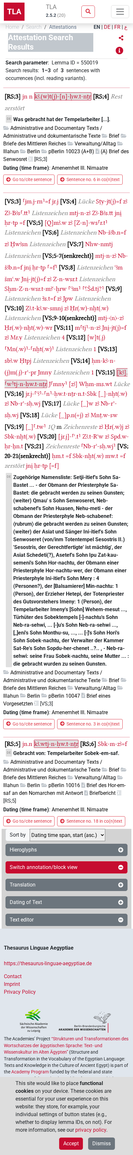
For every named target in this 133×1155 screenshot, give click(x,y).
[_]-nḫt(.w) (112, 393)
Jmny (45, 372)
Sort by (18, 835)
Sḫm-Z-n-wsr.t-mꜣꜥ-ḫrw (35, 288)
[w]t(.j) (96, 337)
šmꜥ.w (12, 279)
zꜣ (125, 201)
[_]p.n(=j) (71, 415)
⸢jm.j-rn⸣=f (36, 201)
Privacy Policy (20, 992)
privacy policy (90, 1130)
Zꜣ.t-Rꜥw (92, 436)
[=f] (54, 465)
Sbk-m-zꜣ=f (112, 744)
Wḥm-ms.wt (95, 384)
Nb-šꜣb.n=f (112, 232)
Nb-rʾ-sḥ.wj (25, 403)
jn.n (27, 744)
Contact (13, 976)
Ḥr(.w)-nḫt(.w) (89, 308)
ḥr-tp (11, 222)
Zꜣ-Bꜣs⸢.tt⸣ (17, 213)
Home (12, 27)
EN (97, 27)
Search (34, 27)
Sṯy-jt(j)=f (108, 201)
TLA (14, 11)
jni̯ (118, 213)
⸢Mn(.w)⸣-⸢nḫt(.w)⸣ (29, 349)
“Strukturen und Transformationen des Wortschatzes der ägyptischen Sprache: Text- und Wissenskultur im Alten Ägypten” (66, 1045)
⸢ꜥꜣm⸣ (74, 288)
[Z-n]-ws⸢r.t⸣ (90, 222)
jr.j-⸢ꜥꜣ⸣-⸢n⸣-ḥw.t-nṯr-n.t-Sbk (61, 393)
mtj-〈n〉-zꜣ (111, 318)
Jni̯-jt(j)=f (33, 279)
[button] (121, 38)
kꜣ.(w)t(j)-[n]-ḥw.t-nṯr (63, 96)
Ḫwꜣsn (19, 244)
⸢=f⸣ (52, 267)
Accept (71, 1143)
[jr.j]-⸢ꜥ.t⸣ (69, 436)
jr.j (55, 201)
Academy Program (30, 1071)
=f (22, 222)
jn (24, 96)
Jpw (68, 298)
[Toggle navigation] (120, 11)
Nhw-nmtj (99, 244)
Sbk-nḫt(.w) (20, 436)
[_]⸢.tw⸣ (36, 426)
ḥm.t (58, 456)
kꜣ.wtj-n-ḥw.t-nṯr (56, 744)
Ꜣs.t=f (49, 298)
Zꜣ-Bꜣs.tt (102, 213)
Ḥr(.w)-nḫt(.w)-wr (28, 327)
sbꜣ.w (11, 360)
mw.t (111, 456)
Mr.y (16, 337)
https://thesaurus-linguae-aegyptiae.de (48, 963)
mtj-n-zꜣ (79, 213)
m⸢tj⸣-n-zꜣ (87, 327)
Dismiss (101, 1143)
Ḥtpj (25, 360)
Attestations (63, 27)
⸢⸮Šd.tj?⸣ (93, 288)
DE (107, 27)
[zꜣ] (73, 384)
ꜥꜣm (119, 267)
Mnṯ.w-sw (104, 415)
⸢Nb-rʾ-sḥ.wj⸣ (98, 446)
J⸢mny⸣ (58, 384)
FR (117, 27)
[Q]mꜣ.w (55, 222)
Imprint (12, 984)
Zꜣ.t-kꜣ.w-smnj (44, 308)
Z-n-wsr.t (65, 279)
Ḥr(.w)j (114, 426)
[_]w (87, 403)
